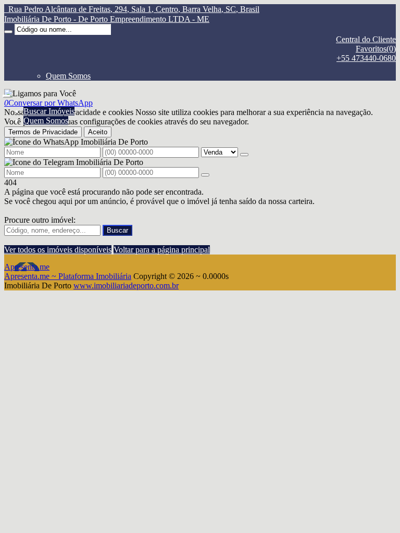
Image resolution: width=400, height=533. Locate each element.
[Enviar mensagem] (244, 154)
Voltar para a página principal (162, 249)
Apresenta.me (26, 266)
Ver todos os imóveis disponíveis (57, 249)
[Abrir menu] (7, 93)
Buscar (117, 230)
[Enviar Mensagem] (205, 174)
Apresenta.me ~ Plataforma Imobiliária (67, 276)
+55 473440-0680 (366, 58)
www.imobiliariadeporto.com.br (126, 285)
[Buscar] (8, 31)
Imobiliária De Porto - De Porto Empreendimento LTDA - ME (106, 19)
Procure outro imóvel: (40, 219)
